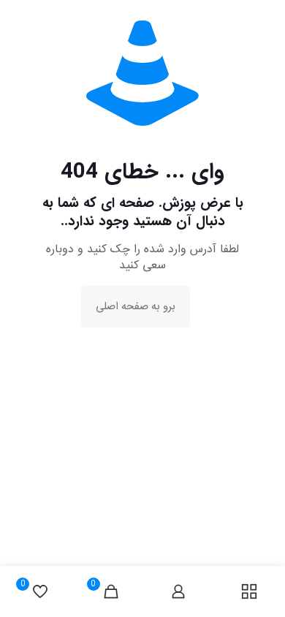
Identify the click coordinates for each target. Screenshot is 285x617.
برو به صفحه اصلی (135, 307)
